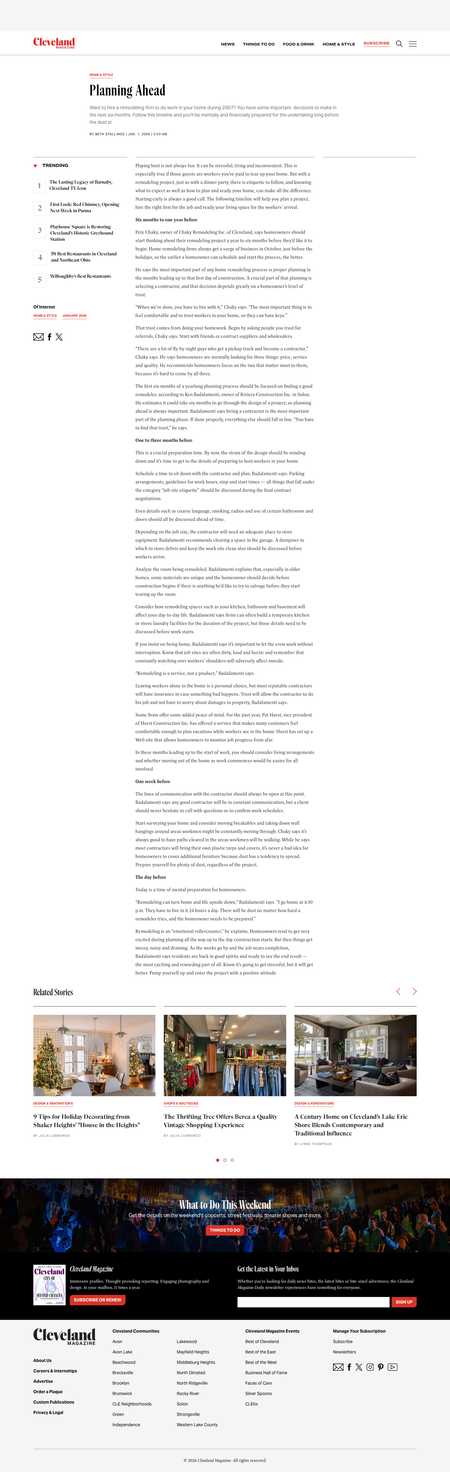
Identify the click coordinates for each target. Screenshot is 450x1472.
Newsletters (344, 1352)
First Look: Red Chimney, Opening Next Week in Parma (84, 207)
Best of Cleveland (262, 1341)
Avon (117, 1341)
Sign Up (404, 1302)
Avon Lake (122, 1352)
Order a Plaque (48, 1391)
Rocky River (188, 1393)
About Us (42, 1360)
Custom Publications (53, 1402)
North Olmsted (191, 1373)
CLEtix (251, 1404)
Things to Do (259, 44)
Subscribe (377, 43)
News (228, 44)
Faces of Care (258, 1383)
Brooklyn (121, 1383)
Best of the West (261, 1362)
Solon (182, 1404)
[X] (358, 1367)
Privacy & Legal (48, 1412)
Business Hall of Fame (266, 1373)
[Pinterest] (381, 1367)
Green (118, 1414)
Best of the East (260, 1352)
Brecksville (123, 1373)
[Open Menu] (413, 44)
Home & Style (339, 44)
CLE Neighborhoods (132, 1404)
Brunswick (122, 1393)
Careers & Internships (55, 1371)
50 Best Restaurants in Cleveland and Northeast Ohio (84, 257)
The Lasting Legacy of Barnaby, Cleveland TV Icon (80, 185)
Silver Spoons (258, 1393)
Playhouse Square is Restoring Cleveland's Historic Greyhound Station (81, 233)
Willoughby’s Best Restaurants (80, 276)
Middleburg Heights (196, 1362)
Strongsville (188, 1414)
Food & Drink (298, 44)
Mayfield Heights (193, 1352)
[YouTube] (392, 1367)
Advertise (43, 1381)
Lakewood (187, 1341)
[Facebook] (349, 1367)
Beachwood (124, 1362)
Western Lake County (197, 1425)
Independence (126, 1425)
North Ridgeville (192, 1383)
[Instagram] (370, 1367)
